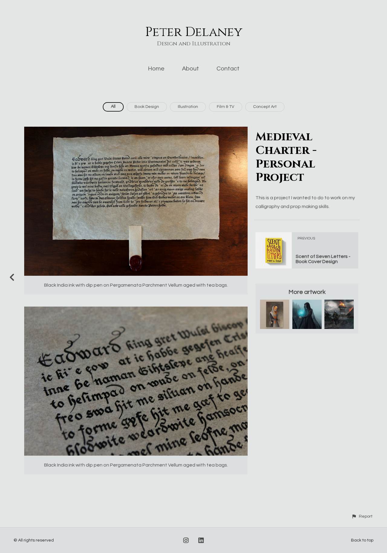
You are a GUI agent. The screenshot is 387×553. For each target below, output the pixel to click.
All (113, 106)
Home (156, 69)
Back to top (362, 540)
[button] (362, 516)
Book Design (147, 107)
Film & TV (225, 107)
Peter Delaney (193, 32)
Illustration (188, 107)
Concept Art (265, 107)
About (190, 69)
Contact (227, 69)
